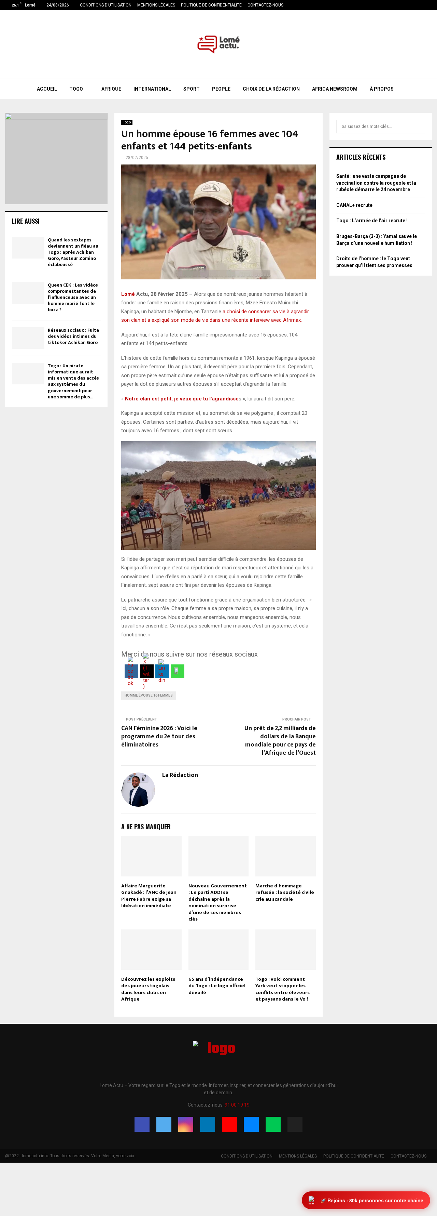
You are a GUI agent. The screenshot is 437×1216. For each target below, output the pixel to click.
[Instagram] (185, 1124)
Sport (191, 89)
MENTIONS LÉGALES (156, 5)
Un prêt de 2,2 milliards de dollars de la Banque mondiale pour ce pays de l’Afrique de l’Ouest (280, 740)
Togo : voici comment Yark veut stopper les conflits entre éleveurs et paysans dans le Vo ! (282, 989)
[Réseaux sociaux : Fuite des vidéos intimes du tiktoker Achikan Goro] (28, 338)
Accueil (47, 89)
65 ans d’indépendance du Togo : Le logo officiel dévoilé (216, 986)
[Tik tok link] (430, 5)
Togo (76, 89)
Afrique (111, 89)
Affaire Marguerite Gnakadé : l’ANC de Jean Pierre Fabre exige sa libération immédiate (149, 896)
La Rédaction (180, 775)
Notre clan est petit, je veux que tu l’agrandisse (182, 399)
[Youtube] (229, 1124)
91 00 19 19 (237, 1105)
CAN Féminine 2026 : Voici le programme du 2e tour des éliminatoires (159, 736)
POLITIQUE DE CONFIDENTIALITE (211, 5)
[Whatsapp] (273, 1124)
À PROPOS (382, 89)
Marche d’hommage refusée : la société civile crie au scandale (284, 892)
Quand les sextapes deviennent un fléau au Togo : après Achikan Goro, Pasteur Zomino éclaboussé (73, 252)
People (221, 89)
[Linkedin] (207, 1124)
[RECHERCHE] (418, 126)
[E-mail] (251, 1124)
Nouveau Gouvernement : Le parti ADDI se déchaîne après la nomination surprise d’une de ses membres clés (217, 903)
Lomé (128, 294)
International (152, 89)
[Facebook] (142, 1124)
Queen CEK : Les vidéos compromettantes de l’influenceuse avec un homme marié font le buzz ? (73, 297)
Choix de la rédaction (271, 89)
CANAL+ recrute (354, 205)
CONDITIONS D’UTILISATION (105, 5)
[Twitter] (163, 1124)
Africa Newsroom (334, 89)
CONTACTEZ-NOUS (265, 5)
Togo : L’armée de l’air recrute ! (372, 220)
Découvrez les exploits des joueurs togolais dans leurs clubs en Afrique (148, 989)
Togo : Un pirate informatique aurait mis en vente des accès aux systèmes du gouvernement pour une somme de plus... (73, 381)
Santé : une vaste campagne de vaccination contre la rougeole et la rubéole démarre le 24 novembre (376, 182)
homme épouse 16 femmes (149, 695)
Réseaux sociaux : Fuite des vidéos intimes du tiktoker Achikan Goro (73, 336)
